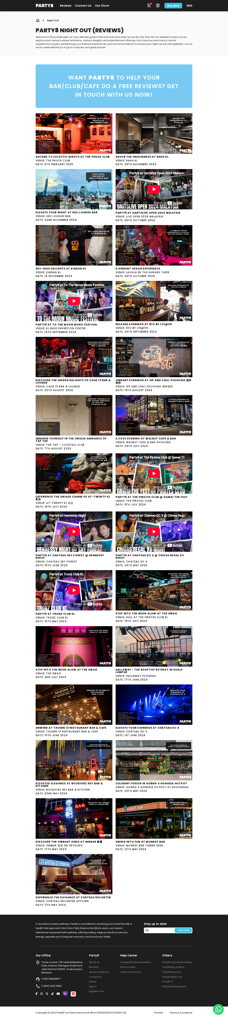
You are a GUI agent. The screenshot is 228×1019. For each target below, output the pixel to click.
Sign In (93, 986)
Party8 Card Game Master (177, 962)
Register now (96, 991)
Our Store (102, 5)
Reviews (65, 5)
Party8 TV (167, 981)
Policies (158, 1012)
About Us (94, 962)
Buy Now (173, 5)
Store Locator (128, 967)
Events (92, 981)
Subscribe (183, 930)
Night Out (53, 20)
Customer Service (130, 972)
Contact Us (83, 5)
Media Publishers (99, 972)
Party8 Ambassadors (174, 986)
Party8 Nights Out (172, 976)
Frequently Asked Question (135, 962)
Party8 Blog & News (173, 967)
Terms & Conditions (181, 1012)
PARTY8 (44, 5)
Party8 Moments (171, 972)
